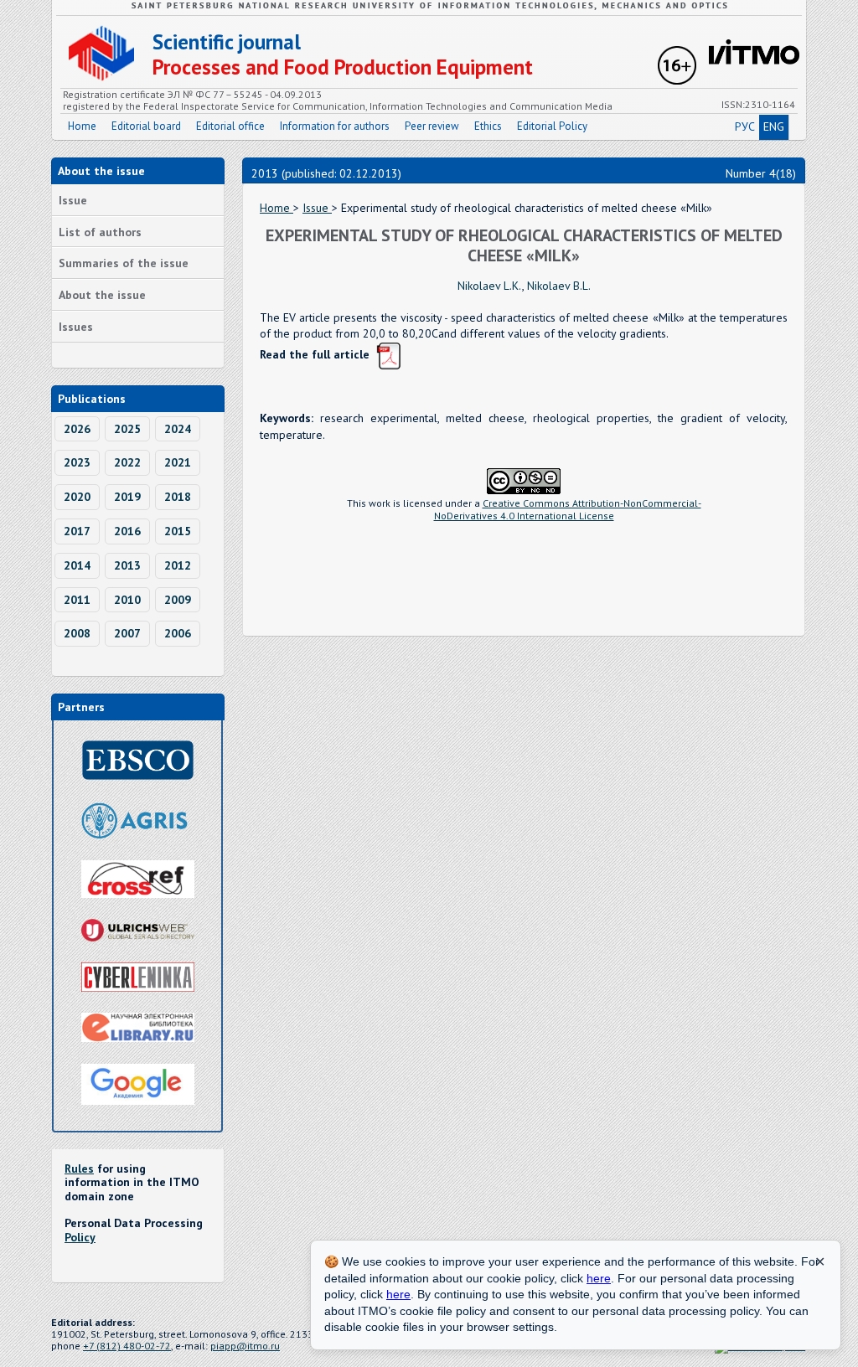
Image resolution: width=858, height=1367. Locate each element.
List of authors (100, 232)
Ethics (488, 126)
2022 (127, 462)
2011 (77, 599)
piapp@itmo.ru (245, 1345)
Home (82, 126)
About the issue (102, 294)
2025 (127, 428)
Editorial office (230, 126)
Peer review (432, 126)
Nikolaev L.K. (489, 285)
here (599, 1278)
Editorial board (146, 126)
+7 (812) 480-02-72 (127, 1345)
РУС (745, 126)
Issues (76, 326)
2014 (77, 565)
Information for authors (335, 126)
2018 (177, 496)
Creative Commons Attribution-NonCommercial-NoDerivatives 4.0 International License (567, 509)
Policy (80, 1237)
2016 (127, 531)
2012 (177, 565)
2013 (127, 565)
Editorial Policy (552, 126)
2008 (77, 633)
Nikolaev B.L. (559, 285)
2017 (77, 531)
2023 (77, 462)
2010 (127, 599)
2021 (177, 462)
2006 (177, 633)
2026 (77, 428)
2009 (177, 599)
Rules (79, 1168)
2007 (127, 633)
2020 (77, 496)
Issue (73, 200)
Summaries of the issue (124, 263)
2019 (127, 496)
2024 (177, 428)
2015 (177, 531)
